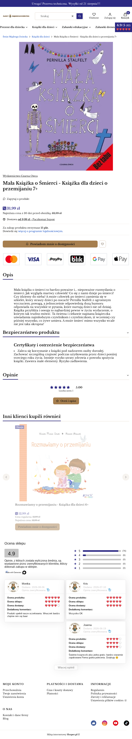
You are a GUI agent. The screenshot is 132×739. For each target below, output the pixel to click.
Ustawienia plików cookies (107, 700)
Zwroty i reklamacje (103, 696)
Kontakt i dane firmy (15, 715)
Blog (5, 718)
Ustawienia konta (13, 696)
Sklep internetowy (62, 734)
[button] (79, 16)
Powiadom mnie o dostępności (52, 244)
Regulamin (97, 690)
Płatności (52, 693)
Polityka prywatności (104, 693)
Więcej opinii (66, 667)
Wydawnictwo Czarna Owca (20, 175)
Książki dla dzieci (41, 36)
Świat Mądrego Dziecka (15, 36)
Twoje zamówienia (14, 693)
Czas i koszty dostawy (60, 690)
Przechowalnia (12, 690)
